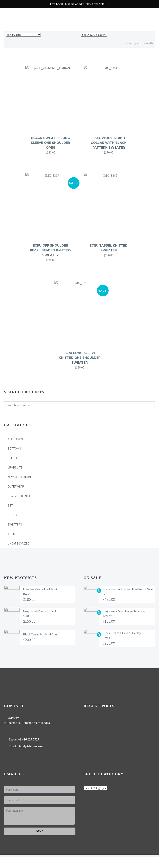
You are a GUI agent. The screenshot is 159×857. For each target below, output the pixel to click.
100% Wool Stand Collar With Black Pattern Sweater (109, 142)
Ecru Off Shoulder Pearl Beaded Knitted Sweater (50, 250)
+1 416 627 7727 (28, 739)
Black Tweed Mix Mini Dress (41, 634)
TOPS (11, 534)
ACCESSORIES (17, 439)
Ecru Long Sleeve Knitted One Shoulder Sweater (79, 357)
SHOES (12, 515)
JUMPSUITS (15, 467)
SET (10, 505)
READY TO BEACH (19, 496)
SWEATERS (15, 524)
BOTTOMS (14, 448)
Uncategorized (18, 543)
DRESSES (14, 458)
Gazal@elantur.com (30, 746)
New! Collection (19, 477)
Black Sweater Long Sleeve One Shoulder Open (50, 142)
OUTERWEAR (16, 486)
